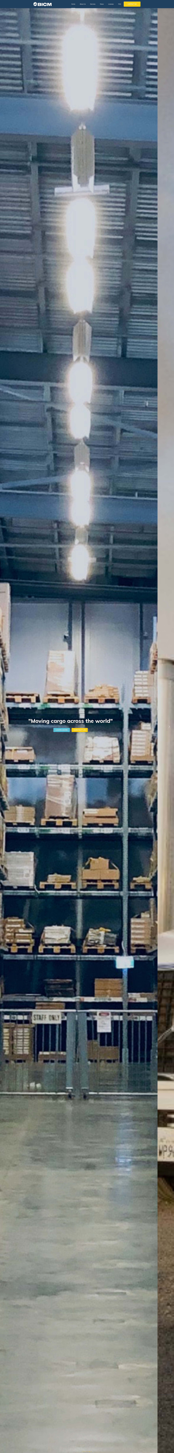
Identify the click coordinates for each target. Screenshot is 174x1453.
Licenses (111, 4)
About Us (83, 4)
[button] (132, 4)
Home (73, 4)
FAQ (119, 4)
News (102, 4)
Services (92, 4)
